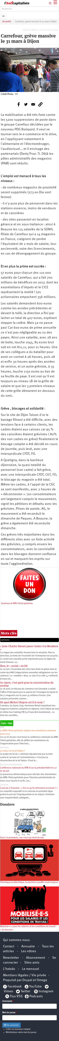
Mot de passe (8, 1013)
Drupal (27, 980)
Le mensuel (30, 969)
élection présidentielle (11, 765)
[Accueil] (14, 3)
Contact (8, 946)
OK (3, 16)
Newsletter (11, 958)
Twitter (25, 991)
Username (7, 1001)
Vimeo (8, 991)
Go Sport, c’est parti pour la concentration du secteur (26, 684)
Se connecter (12, 1025)
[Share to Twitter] (26, 104)
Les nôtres (28, 951)
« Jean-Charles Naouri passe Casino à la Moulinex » (29, 647)
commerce (5, 640)
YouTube (35, 986)
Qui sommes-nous (16, 940)
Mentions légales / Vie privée (24, 975)
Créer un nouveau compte (18, 1029)
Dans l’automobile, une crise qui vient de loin (22, 838)
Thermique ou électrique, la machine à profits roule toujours (29, 882)
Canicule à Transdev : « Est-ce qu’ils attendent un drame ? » (29, 788)
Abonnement (35, 958)
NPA (2, 727)
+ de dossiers (6, 930)
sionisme (4, 748)
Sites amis (31, 962)
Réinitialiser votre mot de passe (21, 1032)
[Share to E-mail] (33, 104)
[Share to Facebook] (19, 104)
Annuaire (28, 946)
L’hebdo (9, 969)
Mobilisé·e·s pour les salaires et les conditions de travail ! (28, 926)
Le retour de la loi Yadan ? (12, 751)
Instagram (46, 991)
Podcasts (36, 996)
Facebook (14, 986)
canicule (4, 785)
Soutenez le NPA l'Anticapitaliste (17, 603)
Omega (42, 980)
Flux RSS (16, 996)
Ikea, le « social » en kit (14, 666)
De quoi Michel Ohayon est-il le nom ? (22, 702)
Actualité (6, 22)
